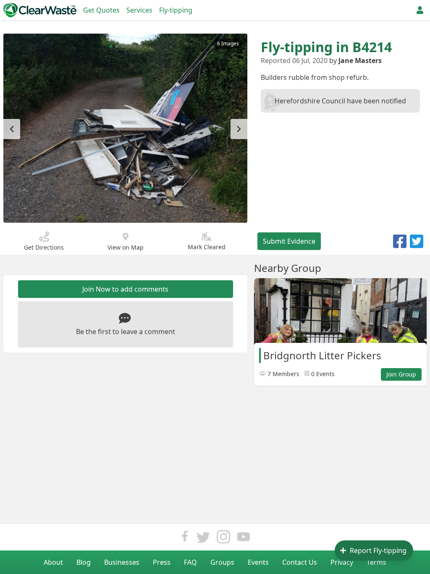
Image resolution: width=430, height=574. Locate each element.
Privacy (341, 562)
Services (139, 10)
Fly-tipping (175, 10)
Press (161, 562)
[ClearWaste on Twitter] (203, 539)
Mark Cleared (206, 247)
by (355, 60)
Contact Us (299, 562)
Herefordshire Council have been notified (340, 100)
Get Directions (44, 247)
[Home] (39, 10)
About (53, 562)
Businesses (121, 562)
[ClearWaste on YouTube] (243, 539)
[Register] (420, 10)
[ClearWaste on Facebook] (185, 539)
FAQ (190, 562)
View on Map (126, 247)
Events (258, 562)
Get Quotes (101, 10)
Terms (376, 562)
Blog (83, 562)
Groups (222, 562)
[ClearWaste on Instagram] (223, 539)
